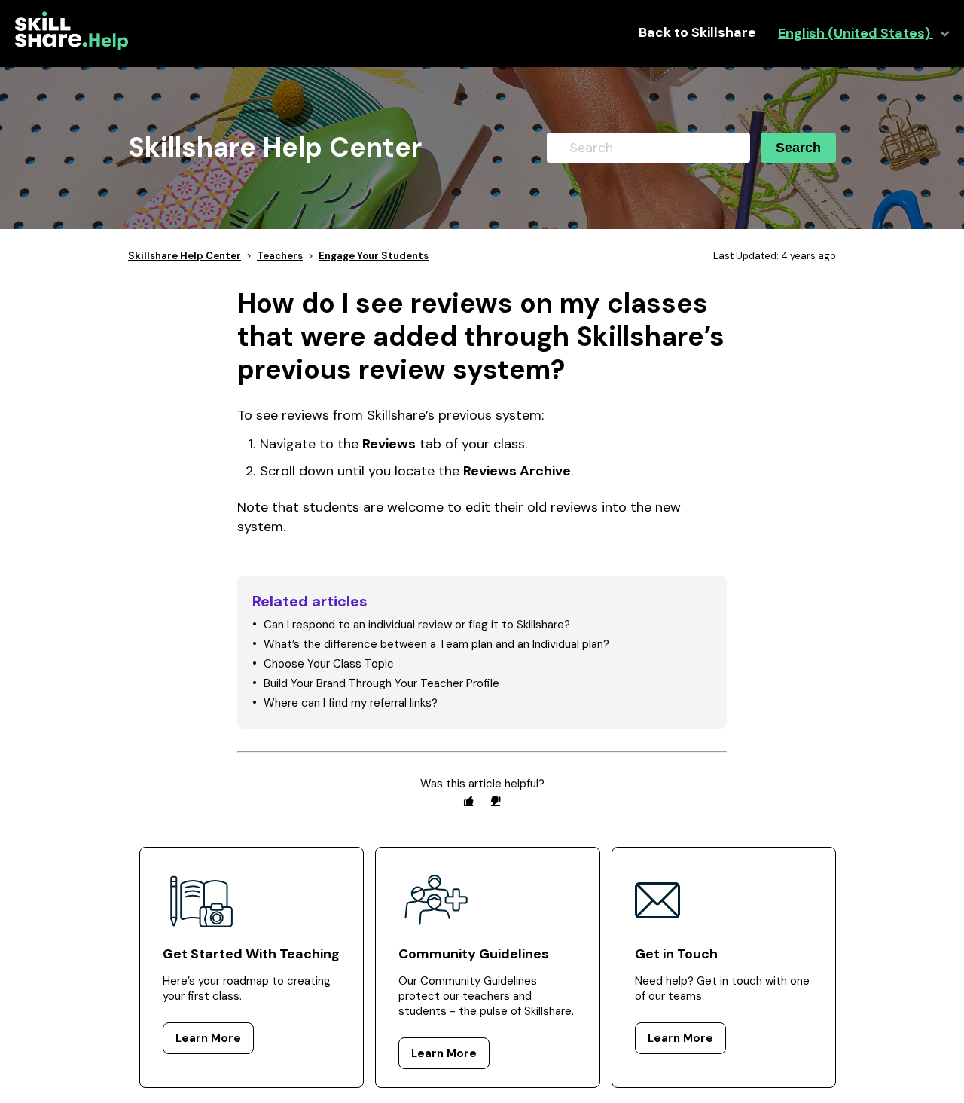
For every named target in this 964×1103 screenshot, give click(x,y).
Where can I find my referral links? (351, 702)
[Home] (71, 46)
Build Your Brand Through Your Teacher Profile (381, 683)
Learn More (208, 1038)
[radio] (468, 800)
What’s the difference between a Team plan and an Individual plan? (436, 644)
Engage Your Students (374, 255)
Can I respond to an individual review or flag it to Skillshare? (417, 624)
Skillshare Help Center (184, 255)
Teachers (280, 255)
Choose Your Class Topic (329, 663)
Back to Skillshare (697, 32)
